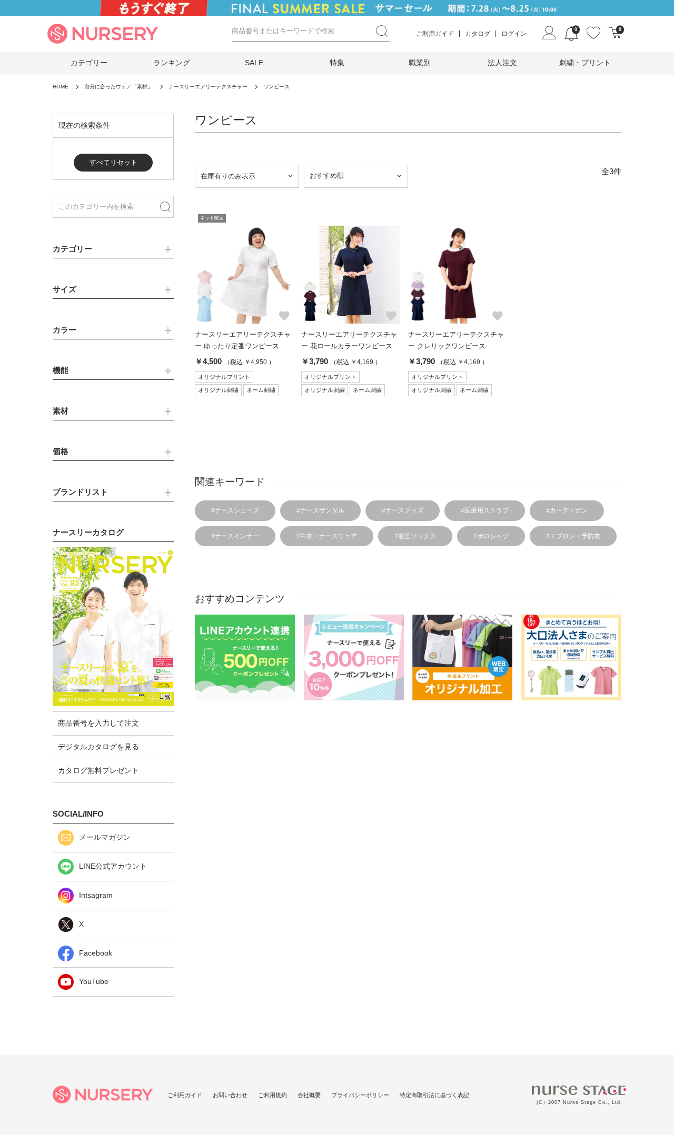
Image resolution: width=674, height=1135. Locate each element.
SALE (254, 62)
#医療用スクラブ (485, 510)
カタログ (477, 33)
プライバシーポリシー (360, 1095)
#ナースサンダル (320, 510)
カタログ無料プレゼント (98, 770)
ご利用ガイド (435, 33)
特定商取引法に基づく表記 (434, 1095)
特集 (337, 62)
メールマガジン (105, 837)
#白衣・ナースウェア (326, 536)
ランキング (171, 62)
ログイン (514, 33)
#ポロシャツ (491, 536)
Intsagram (96, 895)
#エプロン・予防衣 (573, 536)
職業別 (420, 62)
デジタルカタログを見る (98, 746)
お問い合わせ (230, 1095)
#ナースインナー (235, 536)
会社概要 (309, 1095)
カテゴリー (89, 62)
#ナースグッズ (402, 510)
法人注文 (502, 62)
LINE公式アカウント (113, 866)
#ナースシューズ (235, 510)
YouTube (93, 981)
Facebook (95, 953)
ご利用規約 (272, 1095)
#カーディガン (567, 510)
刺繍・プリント (585, 62)
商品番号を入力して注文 (98, 723)
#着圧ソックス (415, 536)
